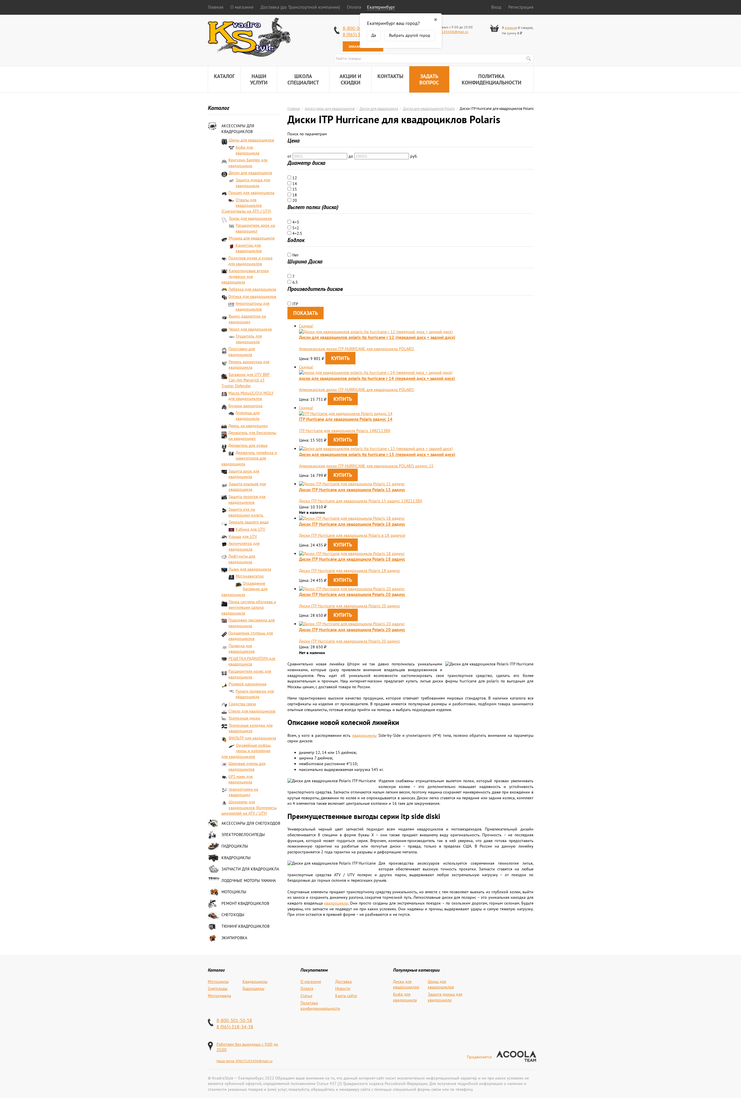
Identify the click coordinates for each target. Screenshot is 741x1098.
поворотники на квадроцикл (243, 792)
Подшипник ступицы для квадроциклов (250, 635)
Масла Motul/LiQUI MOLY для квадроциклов (251, 395)
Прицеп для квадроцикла (251, 192)
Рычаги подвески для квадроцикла (255, 694)
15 (294, 189)
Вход (496, 7)
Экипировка (234, 937)
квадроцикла (336, 903)
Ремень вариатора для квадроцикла (249, 364)
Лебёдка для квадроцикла (252, 289)
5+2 (295, 227)
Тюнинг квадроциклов (245, 926)
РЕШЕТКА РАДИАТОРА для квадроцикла (251, 661)
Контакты (390, 76)
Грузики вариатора (245, 405)
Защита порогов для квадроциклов (246, 499)
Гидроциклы (234, 846)
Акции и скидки (350, 79)
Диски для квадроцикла (250, 172)
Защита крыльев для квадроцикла (247, 486)
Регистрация (520, 7)
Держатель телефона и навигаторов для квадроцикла (249, 458)
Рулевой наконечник (248, 684)
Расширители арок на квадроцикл (255, 228)
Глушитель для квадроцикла (249, 338)
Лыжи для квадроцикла (250, 569)
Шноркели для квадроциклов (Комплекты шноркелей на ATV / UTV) (249, 807)
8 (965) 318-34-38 (235, 1026)
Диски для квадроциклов (406, 984)
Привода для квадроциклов (242, 648)
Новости (342, 988)
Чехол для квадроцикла (250, 329)
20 (294, 200)
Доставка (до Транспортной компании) (300, 7)
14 (294, 183)
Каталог (224, 76)
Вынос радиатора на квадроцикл (247, 318)
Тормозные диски (244, 718)
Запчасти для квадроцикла (250, 869)
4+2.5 (296, 233)
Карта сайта (346, 995)
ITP (294, 304)
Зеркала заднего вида (249, 522)
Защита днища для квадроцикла (253, 182)
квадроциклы (364, 735)
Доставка (343, 981)
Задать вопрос (429, 79)
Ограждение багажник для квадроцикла (244, 589)
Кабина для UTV (250, 529)
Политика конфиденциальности (491, 79)
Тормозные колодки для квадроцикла (251, 728)
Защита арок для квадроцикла (243, 473)
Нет (295, 255)
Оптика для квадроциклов (252, 296)
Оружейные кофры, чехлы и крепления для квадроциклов (246, 751)
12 (294, 177)
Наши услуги (258, 79)
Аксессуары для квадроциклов (237, 128)
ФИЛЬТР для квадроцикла (252, 738)
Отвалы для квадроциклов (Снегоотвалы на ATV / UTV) (246, 205)
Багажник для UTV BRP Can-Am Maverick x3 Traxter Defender (245, 380)
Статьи (306, 995)
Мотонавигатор (250, 576)
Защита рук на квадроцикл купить (245, 512)
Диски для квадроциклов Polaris (429, 108)
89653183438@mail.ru (450, 31)
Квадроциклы (236, 857)
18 (294, 195)
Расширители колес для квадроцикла (249, 674)
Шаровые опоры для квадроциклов (246, 766)
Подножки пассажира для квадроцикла (251, 622)
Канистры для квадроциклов (249, 248)
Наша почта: (226, 1061)
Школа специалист (303, 79)
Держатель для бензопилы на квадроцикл (252, 435)
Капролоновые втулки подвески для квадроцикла (245, 276)
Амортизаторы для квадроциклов (252, 306)
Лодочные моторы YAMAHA (248, 880)
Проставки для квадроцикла (241, 351)
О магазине (242, 7)
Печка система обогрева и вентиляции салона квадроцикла (248, 607)
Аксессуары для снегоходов (250, 823)
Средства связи (242, 703)
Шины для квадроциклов (251, 140)
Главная (215, 7)
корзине (511, 27)
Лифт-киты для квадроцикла (241, 558)
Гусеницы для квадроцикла (248, 415)
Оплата (354, 7)
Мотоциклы (233, 891)
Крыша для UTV (243, 536)
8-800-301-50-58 (234, 1020)
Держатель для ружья (247, 445)
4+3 (295, 222)
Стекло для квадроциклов (251, 711)
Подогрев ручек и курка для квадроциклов (250, 260)
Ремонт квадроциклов (245, 903)
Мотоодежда (219, 995)
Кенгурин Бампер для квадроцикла (247, 162)
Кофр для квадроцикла (247, 150)
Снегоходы (232, 914)
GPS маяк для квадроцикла (240, 779)
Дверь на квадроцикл (248, 425)
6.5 (294, 282)
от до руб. (352, 156)
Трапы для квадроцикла (250, 218)
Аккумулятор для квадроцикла (244, 546)
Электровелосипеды (243, 834)
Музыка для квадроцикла (252, 238)
